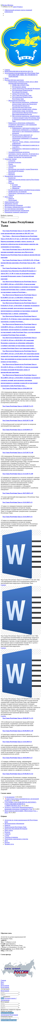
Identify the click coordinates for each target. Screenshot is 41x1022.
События (7, 834)
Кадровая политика (14, 162)
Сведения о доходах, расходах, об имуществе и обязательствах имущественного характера (23, 154)
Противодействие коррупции (14, 80)
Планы (10, 164)
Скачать (3, 585)
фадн (6, 840)
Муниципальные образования (14, 823)
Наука (6, 78)
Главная (7, 69)
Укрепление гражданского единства (20, 193)
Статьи (7, 835)
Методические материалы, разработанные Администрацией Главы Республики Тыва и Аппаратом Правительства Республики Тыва (26, 118)
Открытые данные (11, 159)
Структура (11, 160)
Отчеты (10, 167)
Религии (11, 183)
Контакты (11, 174)
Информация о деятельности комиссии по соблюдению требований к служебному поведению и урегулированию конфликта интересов (26, 130)
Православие (16, 186)
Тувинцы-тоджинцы (11, 837)
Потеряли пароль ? (10, 998)
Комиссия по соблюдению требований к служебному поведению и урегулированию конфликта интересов (22, 124)
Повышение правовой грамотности (16, 212)
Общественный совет (12, 202)
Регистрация (5, 990)
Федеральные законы (19, 87)
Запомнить (6, 996)
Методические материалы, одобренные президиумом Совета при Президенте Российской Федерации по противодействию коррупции (25, 104)
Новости (11, 195)
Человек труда (9, 844)
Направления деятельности (13, 176)
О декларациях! (10, 797)
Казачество (12, 178)
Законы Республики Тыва (20, 93)
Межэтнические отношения (14, 205)
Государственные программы (14, 209)
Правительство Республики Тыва (15, 827)
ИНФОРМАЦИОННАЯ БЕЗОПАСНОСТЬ (19, 71)
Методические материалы (16, 100)
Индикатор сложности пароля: (11, 1009)
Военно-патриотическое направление (17, 210)
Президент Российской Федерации (16, 828)
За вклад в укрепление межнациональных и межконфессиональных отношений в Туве (19, 808)
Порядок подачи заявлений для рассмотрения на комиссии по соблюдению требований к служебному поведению (25, 137)
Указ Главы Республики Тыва (21, 95)
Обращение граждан (11, 203)
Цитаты (7, 842)
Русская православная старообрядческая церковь (24, 190)
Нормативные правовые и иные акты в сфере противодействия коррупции (23, 82)
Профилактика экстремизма (17, 191)
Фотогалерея (12, 200)
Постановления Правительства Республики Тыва (22, 98)
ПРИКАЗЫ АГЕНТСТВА (20, 85)
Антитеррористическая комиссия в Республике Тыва (22, 73)
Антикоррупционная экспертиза (19, 152)
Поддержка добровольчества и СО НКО (18, 207)
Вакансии (11, 172)
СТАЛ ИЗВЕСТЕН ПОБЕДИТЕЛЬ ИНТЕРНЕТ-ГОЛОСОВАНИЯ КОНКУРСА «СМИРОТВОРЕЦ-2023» (21, 803)
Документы (12, 166)
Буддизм (15, 185)
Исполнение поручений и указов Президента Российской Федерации (23, 170)
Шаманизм (15, 188)
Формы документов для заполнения (20, 157)
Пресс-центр (9, 197)
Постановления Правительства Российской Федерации (22, 91)
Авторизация (5, 1000)
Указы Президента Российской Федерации (26, 88)
